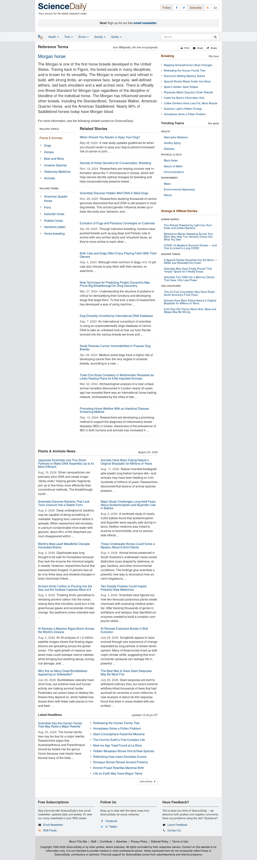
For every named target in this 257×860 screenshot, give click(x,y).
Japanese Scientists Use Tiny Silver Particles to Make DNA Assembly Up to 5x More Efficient (66, 463)
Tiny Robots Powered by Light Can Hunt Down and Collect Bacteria (188, 226)
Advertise (121, 841)
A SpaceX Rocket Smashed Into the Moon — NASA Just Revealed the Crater (190, 261)
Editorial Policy (159, 841)
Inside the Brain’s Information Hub (184, 98)
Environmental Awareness (179, 189)
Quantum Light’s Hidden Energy (183, 108)
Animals (49, 178)
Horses (49, 152)
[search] (215, 36)
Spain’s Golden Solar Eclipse (181, 87)
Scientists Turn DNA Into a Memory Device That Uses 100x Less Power (189, 278)
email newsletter (145, 23)
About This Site (78, 841)
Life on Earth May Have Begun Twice (117, 773)
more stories (147, 781)
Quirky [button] (115, 37)
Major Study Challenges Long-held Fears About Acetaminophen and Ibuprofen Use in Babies (128, 504)
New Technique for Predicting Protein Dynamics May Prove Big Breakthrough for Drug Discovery (115, 284)
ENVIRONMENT (169, 177)
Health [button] (52, 37)
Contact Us (174, 830)
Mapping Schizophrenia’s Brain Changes (188, 65)
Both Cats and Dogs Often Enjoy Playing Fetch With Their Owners (118, 255)
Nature (168, 195)
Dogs (47, 145)
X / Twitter (111, 826)
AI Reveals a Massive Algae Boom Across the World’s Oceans (66, 630)
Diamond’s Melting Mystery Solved (184, 76)
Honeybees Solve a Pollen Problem (117, 728)
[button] (185, 48)
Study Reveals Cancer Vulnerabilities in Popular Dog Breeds (115, 347)
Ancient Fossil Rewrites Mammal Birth (118, 768)
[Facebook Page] (176, 7)
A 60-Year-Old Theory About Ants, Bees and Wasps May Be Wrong (190, 310)
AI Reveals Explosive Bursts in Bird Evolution (124, 630)
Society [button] (99, 37)
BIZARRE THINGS (170, 254)
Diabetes (169, 149)
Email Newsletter (53, 825)
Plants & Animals (51, 138)
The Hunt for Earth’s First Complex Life (119, 739)
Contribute (106, 841)
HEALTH (165, 131)
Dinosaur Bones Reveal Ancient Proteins (120, 762)
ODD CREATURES (171, 286)
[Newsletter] (215, 7)
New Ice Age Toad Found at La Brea (117, 745)
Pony (47, 207)
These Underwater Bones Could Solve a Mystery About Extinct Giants (128, 545)
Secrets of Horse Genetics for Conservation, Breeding (115, 163)
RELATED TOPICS (49, 129)
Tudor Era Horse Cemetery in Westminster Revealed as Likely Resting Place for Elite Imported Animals (117, 377)
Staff (93, 841)
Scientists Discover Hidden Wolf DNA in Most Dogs (114, 193)
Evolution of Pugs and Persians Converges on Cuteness (117, 223)
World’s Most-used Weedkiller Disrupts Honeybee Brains (64, 545)
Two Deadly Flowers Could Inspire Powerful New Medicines (124, 588)
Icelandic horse (54, 214)
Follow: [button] (167, 7)
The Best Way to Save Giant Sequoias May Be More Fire (126, 672)
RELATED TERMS (49, 188)
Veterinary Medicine (57, 171)
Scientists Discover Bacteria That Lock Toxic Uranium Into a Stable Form (63, 503)
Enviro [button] (82, 37)
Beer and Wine (54, 158)
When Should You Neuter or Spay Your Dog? (110, 137)
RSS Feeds (50, 830)
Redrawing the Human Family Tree (116, 723)
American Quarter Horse (56, 198)
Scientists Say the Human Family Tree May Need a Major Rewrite (60, 725)
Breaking (167, 56)
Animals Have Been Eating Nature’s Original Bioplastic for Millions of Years (126, 462)
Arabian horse (53, 220)
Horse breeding (54, 233)
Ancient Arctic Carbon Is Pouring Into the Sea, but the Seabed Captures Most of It (65, 588)
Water (167, 184)
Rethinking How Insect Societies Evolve (119, 756)
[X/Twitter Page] (184, 7)
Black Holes (171, 160)
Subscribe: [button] (196, 7)
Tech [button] (67, 37)
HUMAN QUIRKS (170, 219)
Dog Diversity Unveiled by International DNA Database (116, 316)
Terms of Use (180, 841)
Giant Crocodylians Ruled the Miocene (119, 734)
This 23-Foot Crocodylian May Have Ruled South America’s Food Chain (189, 293)
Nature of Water (173, 166)
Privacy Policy (139, 841)
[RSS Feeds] (208, 7)
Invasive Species (55, 165)
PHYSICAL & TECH (171, 154)
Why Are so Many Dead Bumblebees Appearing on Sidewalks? (62, 672)
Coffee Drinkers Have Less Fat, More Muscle (190, 103)
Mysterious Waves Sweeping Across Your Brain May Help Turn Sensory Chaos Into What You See (188, 236)
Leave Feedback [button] (177, 825)
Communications (174, 172)
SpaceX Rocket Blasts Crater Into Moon (187, 81)
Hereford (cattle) (54, 227)
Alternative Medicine (176, 137)
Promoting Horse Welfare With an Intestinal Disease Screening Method (114, 410)
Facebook (111, 821)
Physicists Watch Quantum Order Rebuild (188, 92)
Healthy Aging (172, 143)
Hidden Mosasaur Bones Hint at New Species (123, 751)
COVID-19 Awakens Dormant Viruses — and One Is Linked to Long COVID (190, 246)
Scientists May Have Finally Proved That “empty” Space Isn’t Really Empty (188, 270)
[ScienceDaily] (62, 6)
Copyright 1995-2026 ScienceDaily (61, 847)
